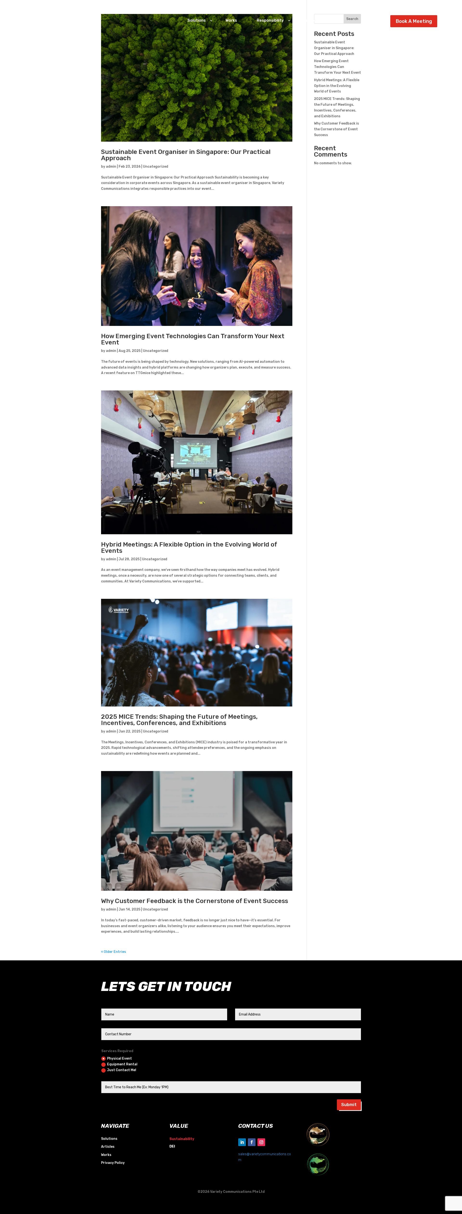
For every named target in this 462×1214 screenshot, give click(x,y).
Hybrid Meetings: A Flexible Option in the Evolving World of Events (189, 547)
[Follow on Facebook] (252, 1142)
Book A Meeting (414, 21)
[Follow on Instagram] (261, 1142)
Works (231, 20)
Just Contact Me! (121, 1070)
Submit (349, 1104)
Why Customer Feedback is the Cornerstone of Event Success (194, 901)
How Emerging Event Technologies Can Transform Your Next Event (192, 339)
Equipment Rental (122, 1064)
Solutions (109, 1139)
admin (111, 167)
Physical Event (119, 1058)
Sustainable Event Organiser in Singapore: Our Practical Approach (185, 155)
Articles (310, 20)
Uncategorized (155, 167)
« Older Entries (113, 952)
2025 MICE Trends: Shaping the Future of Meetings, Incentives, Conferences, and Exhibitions (179, 720)
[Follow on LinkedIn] (242, 1142)
